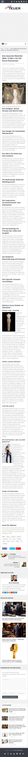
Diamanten (5, 539)
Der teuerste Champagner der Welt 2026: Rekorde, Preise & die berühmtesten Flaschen (17, 726)
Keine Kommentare (11, 64)
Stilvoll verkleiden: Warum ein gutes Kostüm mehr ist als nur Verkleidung (12, 661)
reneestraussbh (17, 106)
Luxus (13, 541)
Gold (14, 539)
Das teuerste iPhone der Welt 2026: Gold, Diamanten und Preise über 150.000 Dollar (16, 718)
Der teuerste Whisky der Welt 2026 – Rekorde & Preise (16, 733)
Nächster (15, 562)
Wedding (5, 543)
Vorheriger (13, 554)
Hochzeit (19, 539)
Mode (4, 64)
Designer (13, 536)
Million (17, 541)
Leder (8, 541)
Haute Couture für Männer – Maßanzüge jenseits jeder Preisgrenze (13, 640)
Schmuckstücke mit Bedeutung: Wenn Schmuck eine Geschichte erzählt (17, 710)
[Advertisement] (14, 27)
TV (21, 541)
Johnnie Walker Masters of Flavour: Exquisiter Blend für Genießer (12, 565)
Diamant (19, 536)
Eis (10, 539)
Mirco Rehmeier (10, 63)
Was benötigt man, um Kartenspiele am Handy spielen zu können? (17, 557)
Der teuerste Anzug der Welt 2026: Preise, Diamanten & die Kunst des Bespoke (13, 619)
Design (8, 536)
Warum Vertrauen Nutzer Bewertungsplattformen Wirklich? (15, 741)
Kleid (4, 541)
